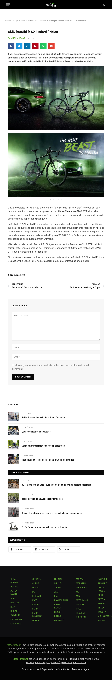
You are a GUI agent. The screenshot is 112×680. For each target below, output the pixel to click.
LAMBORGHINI (61, 600)
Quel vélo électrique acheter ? (36, 431)
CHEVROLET (16, 623)
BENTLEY (14, 602)
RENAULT (102, 583)
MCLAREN (81, 583)
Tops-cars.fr (54, 662)
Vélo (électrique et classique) (45, 21)
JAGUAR (58, 587)
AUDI (12, 598)
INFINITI (58, 583)
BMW (12, 607)
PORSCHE (102, 579)
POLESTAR (81, 617)
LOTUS (57, 616)
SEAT (100, 595)
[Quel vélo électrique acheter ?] (13, 430)
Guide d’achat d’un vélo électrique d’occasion (43, 417)
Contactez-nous (30, 669)
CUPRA (35, 583)
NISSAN (80, 604)
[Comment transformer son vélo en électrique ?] (13, 444)
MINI (78, 596)
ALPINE (14, 586)
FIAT (34, 600)
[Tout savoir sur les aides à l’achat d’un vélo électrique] (13, 459)
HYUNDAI (58, 579)
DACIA (35, 587)
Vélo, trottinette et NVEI (22, 21)
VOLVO (101, 620)
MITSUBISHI (82, 600)
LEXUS (57, 612)
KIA (56, 596)
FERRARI (36, 596)
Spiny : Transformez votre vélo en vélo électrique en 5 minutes (52, 513)
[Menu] (8, 4)
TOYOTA (102, 612)
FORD (35, 608)
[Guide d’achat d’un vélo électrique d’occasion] (13, 416)
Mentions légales (81, 669)
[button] (11, 46)
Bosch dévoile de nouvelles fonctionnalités (42, 498)
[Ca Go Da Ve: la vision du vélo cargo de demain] (13, 526)
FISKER (35, 604)
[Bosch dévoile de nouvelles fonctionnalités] (13, 498)
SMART (101, 603)
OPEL (78, 608)
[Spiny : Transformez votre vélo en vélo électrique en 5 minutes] (13, 512)
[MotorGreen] (56, 4)
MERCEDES (81, 587)
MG (77, 592)
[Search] (104, 4)
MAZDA (80, 579)
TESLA (101, 607)
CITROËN (36, 579)
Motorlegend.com (36, 662)
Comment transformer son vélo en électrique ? (44, 445)
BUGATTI (14, 611)
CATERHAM (16, 619)
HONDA (36, 620)
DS (33, 592)
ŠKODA (101, 599)
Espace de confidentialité (55, 669)
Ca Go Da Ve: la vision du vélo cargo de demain (44, 527)
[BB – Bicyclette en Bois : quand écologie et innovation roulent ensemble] (13, 483)
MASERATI (59, 620)
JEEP (56, 592)
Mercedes (70, 211)
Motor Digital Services (74, 662)
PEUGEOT (80, 613)
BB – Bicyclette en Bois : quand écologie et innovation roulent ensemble (56, 484)
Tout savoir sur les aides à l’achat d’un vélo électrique (48, 459)
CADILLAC (15, 615)
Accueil (8, 21)
